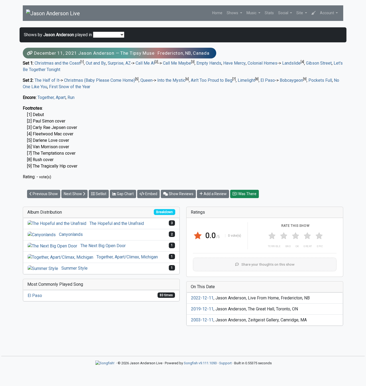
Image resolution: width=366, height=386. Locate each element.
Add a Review (215, 194)
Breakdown (164, 212)
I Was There (246, 194)
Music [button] (252, 13)
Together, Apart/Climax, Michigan (127, 256)
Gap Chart (125, 194)
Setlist (100, 194)
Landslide (291, 63)
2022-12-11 (202, 297)
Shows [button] (233, 13)
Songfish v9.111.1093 (200, 363)
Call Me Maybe (177, 63)
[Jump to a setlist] (313, 13)
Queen (146, 80)
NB (188, 53)
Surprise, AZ (119, 63)
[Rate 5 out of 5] (319, 236)
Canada (201, 53)
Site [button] (300, 13)
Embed (150, 194)
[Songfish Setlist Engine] (105, 363)
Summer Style (74, 268)
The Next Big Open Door (103, 245)
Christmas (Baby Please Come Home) (99, 80)
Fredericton (170, 53)
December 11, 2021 (55, 53)
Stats (269, 13)
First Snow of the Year (69, 86)
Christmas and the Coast (57, 63)
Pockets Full (320, 80)
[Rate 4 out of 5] (307, 236)
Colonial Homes (262, 63)
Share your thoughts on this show (267, 264)
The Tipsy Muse (137, 53)
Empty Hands (208, 63)
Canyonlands (71, 234)
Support (225, 363)
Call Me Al (145, 63)
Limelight (246, 80)
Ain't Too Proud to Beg (211, 80)
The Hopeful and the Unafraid (116, 223)
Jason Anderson (96, 53)
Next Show (73, 194)
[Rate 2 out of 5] (284, 236)
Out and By (96, 63)
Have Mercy (234, 63)
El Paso (267, 80)
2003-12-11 (202, 319)
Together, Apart (52, 97)
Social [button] (283, 13)
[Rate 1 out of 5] (272, 236)
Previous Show (45, 194)
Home (217, 13)
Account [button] (327, 13)
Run (71, 97)
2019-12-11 (202, 308)
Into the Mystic (171, 80)
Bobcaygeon (291, 80)
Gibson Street (319, 63)
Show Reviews (180, 194)
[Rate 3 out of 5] (295, 236)
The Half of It (47, 80)
